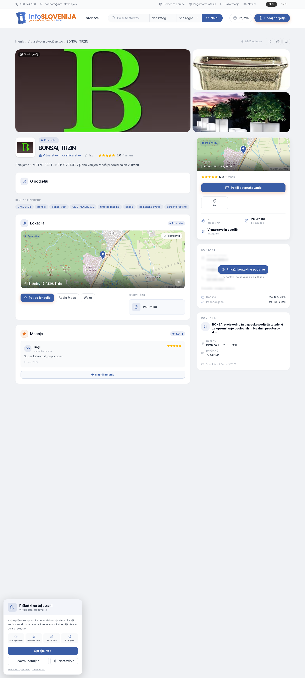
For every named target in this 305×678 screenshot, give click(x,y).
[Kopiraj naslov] (178, 282)
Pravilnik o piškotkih (19, 669)
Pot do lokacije (40, 297)
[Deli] (269, 41)
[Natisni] (278, 41)
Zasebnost (38, 669)
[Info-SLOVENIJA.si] (46, 18)
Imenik (19, 41)
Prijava (244, 18)
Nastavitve (66, 661)
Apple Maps (67, 297)
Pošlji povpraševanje (246, 187)
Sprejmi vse (42, 650)
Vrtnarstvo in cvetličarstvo (45, 41)
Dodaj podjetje (275, 18)
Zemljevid (174, 235)
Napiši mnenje (104, 374)
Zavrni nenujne (28, 661)
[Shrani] (286, 41)
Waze (88, 297)
